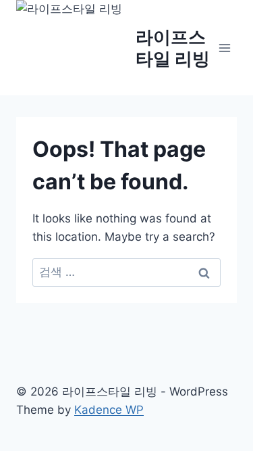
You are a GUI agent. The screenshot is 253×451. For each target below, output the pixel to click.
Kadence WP (109, 410)
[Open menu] (224, 47)
